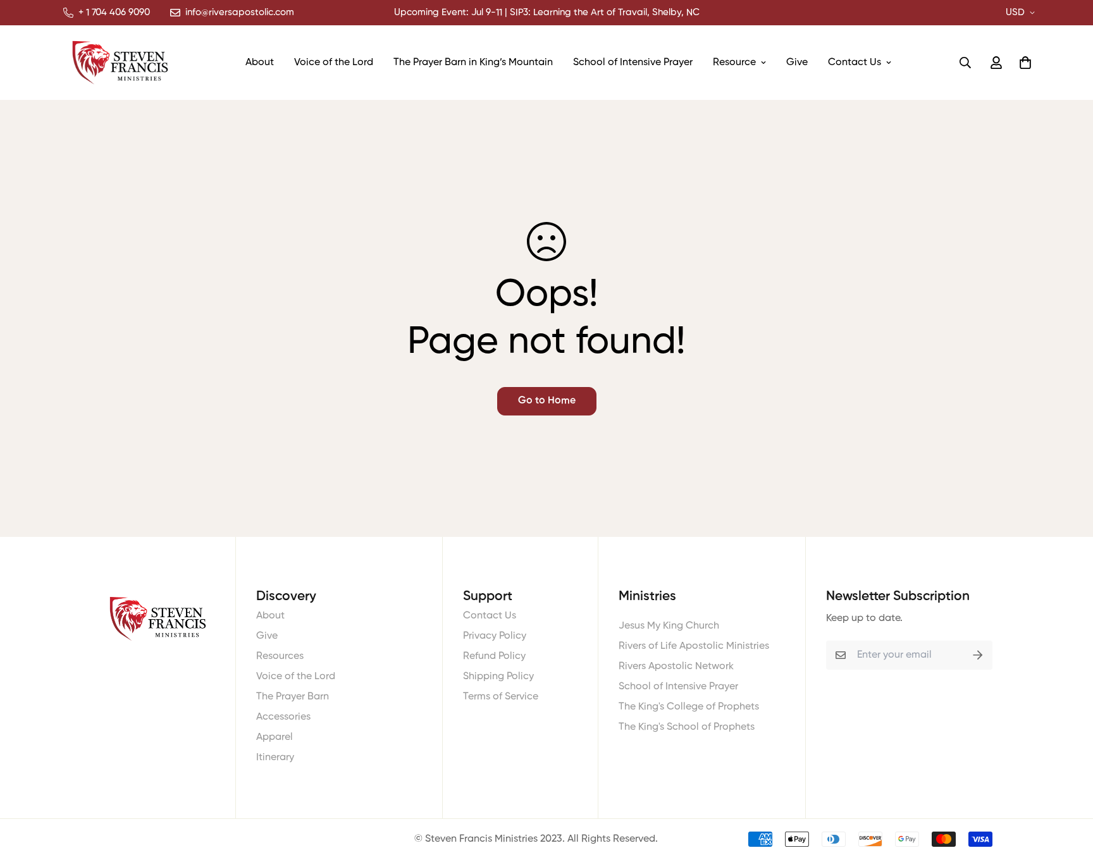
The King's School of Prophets (687, 727)
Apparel (274, 737)
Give (797, 63)
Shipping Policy (498, 677)
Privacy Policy (494, 636)
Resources (280, 656)
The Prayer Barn (292, 697)
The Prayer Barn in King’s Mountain (473, 63)
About (259, 63)
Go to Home (547, 401)
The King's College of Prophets (689, 707)
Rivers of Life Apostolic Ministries (694, 646)
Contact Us (854, 63)
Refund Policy (494, 656)
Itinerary (275, 758)
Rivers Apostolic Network (676, 666)
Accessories (283, 717)
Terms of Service (500, 697)
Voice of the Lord (333, 63)
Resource (734, 63)
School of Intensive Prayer (633, 63)
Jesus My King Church (669, 626)
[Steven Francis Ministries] (120, 62)
